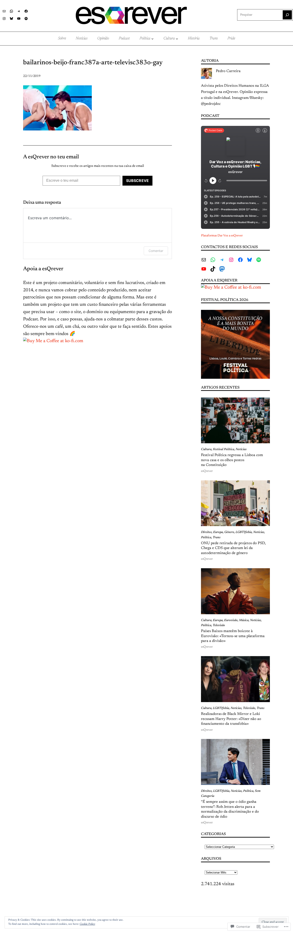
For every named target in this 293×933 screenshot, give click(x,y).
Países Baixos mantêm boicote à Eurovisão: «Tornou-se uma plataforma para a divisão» (233, 636)
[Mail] (4, 11)
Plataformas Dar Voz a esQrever (222, 235)
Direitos (206, 532)
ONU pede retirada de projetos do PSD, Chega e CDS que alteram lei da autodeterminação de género (233, 548)
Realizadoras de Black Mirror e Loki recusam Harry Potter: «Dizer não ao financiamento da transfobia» (231, 719)
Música (244, 620)
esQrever (207, 471)
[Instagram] (4, 18)
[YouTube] (19, 18)
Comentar (156, 251)
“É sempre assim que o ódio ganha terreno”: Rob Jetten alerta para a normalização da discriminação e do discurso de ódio (230, 809)
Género (229, 532)
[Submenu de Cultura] (177, 39)
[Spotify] (26, 18)
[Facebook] (26, 11)
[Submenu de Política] (152, 39)
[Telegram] (19, 11)
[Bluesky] (11, 18)
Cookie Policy (87, 924)
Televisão (219, 625)
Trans (216, 537)
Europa (218, 532)
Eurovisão (231, 620)
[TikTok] (213, 269)
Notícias (241, 449)
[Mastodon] (222, 269)
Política (206, 537)
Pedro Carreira (228, 71)
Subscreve (137, 180)
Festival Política (223, 449)
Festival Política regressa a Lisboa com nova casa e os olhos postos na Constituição (232, 460)
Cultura (206, 449)
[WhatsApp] (11, 11)
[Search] (287, 14)
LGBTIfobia (244, 532)
